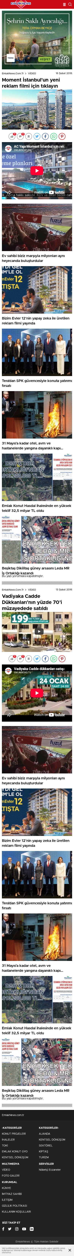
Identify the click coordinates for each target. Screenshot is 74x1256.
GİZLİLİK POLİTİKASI (14, 1206)
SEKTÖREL (46, 1145)
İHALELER (8, 1139)
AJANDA (44, 1134)
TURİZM (44, 1157)
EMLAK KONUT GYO (15, 1151)
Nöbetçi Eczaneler (50, 1170)
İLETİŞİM (7, 1200)
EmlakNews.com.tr (13, 73)
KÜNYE (6, 1188)
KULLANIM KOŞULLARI (16, 1211)
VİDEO (32, 73)
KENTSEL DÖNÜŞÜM (15, 1157)
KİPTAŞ (43, 1151)
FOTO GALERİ (10, 1175)
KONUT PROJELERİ (14, 1134)
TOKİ (5, 1145)
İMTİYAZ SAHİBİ (12, 1194)
